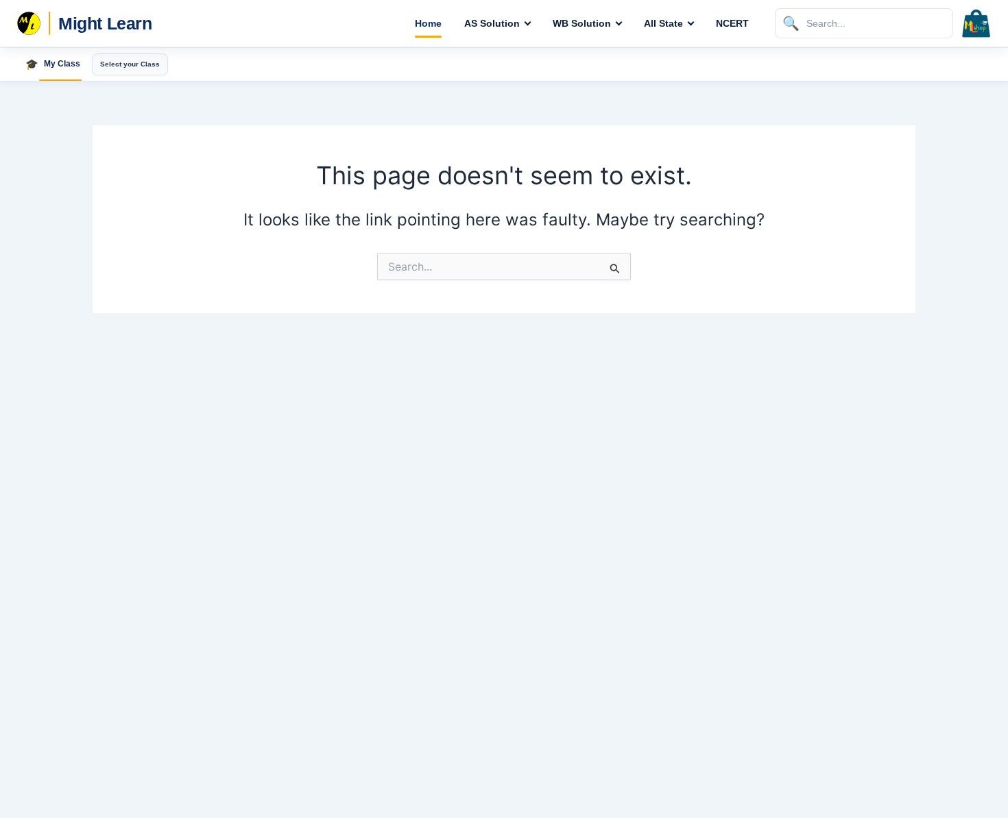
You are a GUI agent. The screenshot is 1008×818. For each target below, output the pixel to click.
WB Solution (582, 23)
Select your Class (130, 64)
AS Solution (492, 23)
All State (663, 23)
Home (428, 23)
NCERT (732, 23)
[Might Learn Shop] (976, 23)
